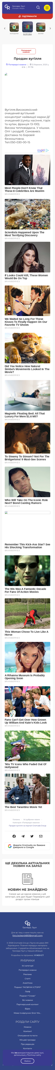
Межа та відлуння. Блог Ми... (27, 1013)
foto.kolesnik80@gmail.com (28, 935)
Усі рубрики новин (31, 820)
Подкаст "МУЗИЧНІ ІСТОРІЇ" (27, 987)
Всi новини (27, 1000)
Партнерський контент (27, 1004)
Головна (16, 820)
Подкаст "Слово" (27, 996)
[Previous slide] (4, 28)
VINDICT (39, 955)
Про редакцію (27, 1044)
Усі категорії (27, 966)
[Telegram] (23, 837)
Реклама (27, 974)
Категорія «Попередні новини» (26, 823)
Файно (27, 1061)
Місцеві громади (27, 1040)
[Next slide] (50, 28)
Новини (27, 1027)
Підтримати (29, 16)
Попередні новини (26, 51)
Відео (27, 1009)
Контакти (27, 1048)
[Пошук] (38, 7)
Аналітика (27, 983)
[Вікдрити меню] (47, 8)
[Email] (41, 837)
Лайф (27, 991)
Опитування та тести (27, 1035)
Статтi (27, 978)
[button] (14, 837)
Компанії (27, 1031)
